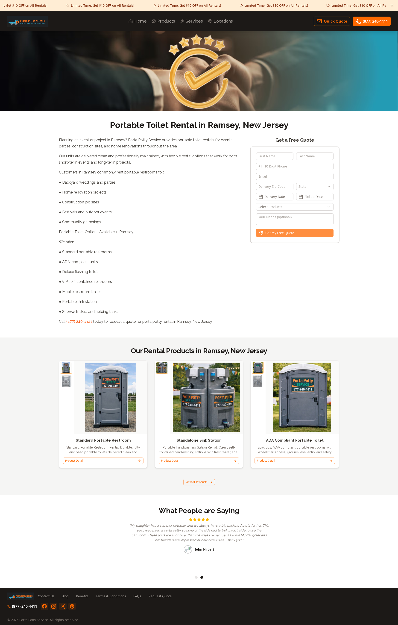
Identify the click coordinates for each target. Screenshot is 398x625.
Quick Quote (335, 21)
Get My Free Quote (279, 233)
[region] (199, 543)
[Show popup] (330, 186)
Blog (65, 596)
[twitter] (63, 606)
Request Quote (160, 596)
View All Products (197, 482)
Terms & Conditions (111, 596)
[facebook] (44, 606)
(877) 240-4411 (375, 21)
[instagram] (53, 606)
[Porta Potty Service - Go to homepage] (27, 21)
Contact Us (46, 596)
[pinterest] (72, 606)
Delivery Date (274, 196)
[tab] (196, 577)
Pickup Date (313, 196)
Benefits (82, 596)
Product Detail (74, 461)
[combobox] (315, 186)
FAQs (137, 596)
